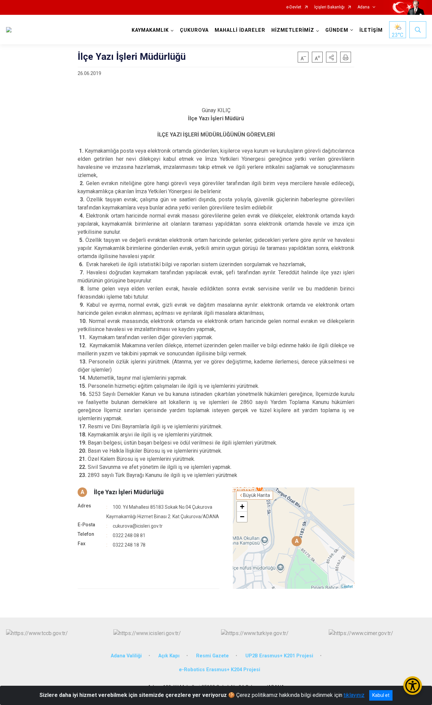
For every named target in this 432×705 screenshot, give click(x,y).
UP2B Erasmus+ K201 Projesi (279, 656)
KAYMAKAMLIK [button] (150, 30)
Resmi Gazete (212, 656)
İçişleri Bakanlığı (329, 7)
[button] (331, 57)
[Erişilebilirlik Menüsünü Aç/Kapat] (412, 685)
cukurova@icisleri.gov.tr (138, 526)
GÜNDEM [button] (336, 30)
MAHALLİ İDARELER (240, 30)
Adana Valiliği (126, 656)
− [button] (242, 516)
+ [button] (242, 506)
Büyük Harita (256, 495)
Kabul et (380, 695)
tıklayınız (354, 695)
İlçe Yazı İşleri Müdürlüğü (129, 492)
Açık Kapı (169, 656)
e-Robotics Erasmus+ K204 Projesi (219, 670)
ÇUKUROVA (194, 30)
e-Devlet (293, 7)
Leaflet (347, 586)
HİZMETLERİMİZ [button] (292, 30)
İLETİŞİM (371, 30)
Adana (363, 7)
